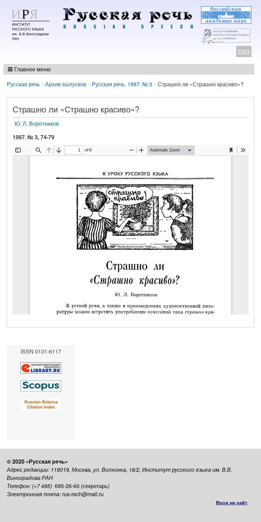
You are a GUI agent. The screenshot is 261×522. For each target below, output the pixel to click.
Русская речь (23, 84)
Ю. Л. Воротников (37, 123)
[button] (29, 69)
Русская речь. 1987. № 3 (122, 84)
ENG (244, 51)
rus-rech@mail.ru (83, 494)
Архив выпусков (65, 84)
